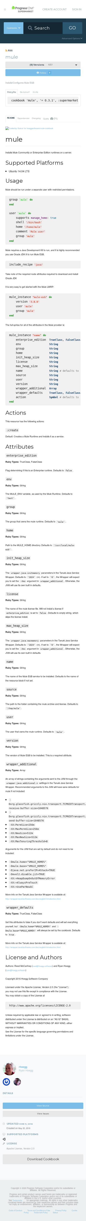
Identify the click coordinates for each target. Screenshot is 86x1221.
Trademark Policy (41, 1212)
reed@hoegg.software (42, 966)
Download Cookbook (43, 1159)
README (11, 118)
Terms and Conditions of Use (38, 1210)
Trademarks (17, 1200)
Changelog (36, 118)
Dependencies (23, 118)
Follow (45, 72)
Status (55, 1212)
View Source (43, 1105)
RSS (10, 50)
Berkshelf (24, 92)
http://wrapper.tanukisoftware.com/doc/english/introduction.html (33, 898)
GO (72, 27)
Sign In (76, 9)
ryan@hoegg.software (15, 970)
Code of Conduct (15, 1210)
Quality (50, 118)
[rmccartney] (8, 1082)
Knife (35, 92)
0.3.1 (41, 64)
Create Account (54, 9)
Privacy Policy (60, 1210)
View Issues (43, 1113)
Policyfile (11, 92)
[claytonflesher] (19, 1082)
